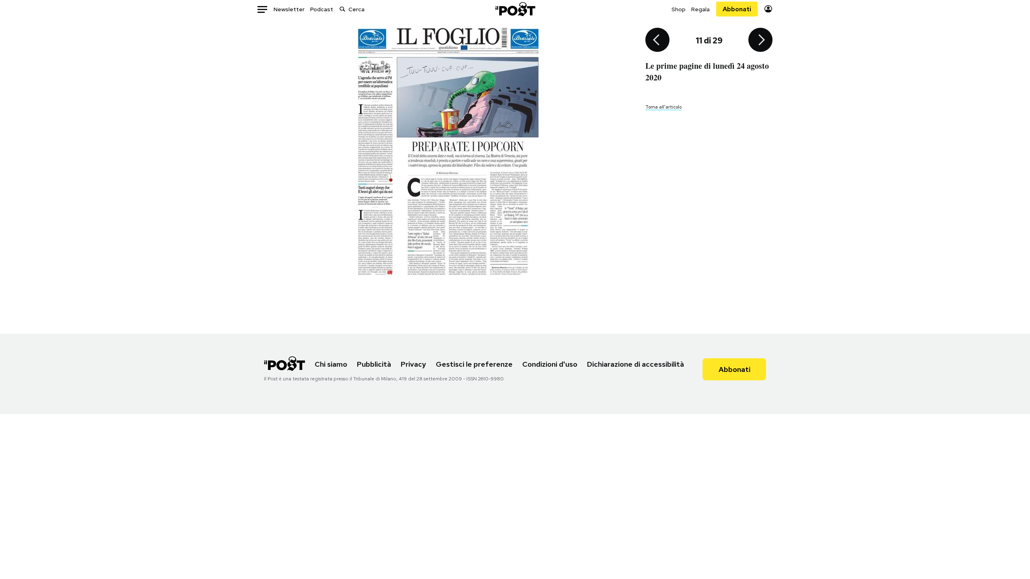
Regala (700, 9)
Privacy (413, 364)
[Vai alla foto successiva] (760, 40)
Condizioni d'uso (549, 364)
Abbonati (737, 9)
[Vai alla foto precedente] (657, 40)
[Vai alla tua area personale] (768, 9)
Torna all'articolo (663, 107)
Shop (679, 9)
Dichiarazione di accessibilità (635, 364)
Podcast (321, 9)
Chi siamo (331, 364)
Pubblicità (374, 364)
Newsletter (289, 9)
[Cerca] (342, 9)
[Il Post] (515, 9)
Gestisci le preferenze (474, 364)
